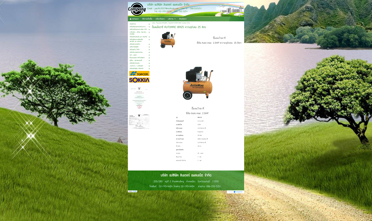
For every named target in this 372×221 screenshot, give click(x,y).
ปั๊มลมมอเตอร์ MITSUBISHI (161, 23)
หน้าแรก (153, 23)
